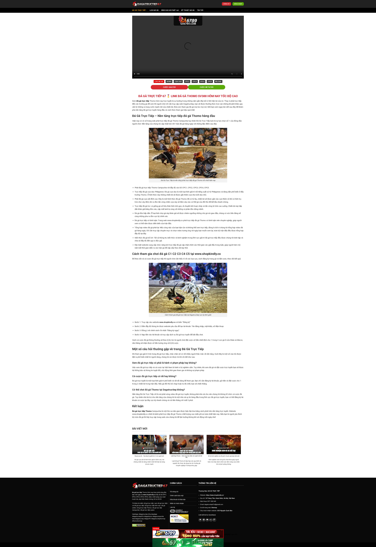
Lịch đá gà (154, 10)
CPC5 (210, 81)
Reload (218, 81)
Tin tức (200, 10)
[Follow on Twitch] (214, 520)
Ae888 (169, 81)
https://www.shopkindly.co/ (215, 495)
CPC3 (195, 81)
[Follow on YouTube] (207, 520)
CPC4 (202, 81)
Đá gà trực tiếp (139, 10)
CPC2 (187, 81)
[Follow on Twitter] (200, 520)
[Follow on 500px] (210, 520)
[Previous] (131, 453)
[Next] (241, 453)
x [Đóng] (156, 529)
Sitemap (214, 507)
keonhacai (212, 515)
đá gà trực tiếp (142, 101)
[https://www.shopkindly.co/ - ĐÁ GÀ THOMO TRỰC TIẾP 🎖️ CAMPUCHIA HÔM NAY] (147, 4)
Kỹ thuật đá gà (187, 10)
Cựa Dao (178, 81)
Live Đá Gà (159, 81)
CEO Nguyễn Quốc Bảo (224, 511)
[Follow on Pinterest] (203, 520)
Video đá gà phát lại (170, 10)
